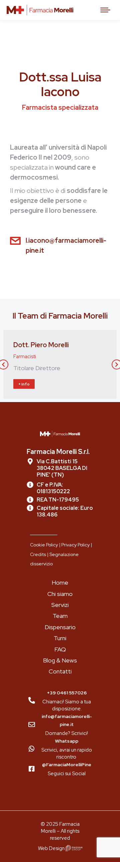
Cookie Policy (44, 545)
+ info (24, 384)
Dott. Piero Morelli (41, 345)
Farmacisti (24, 356)
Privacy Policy (75, 545)
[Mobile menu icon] (105, 10)
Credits (38, 554)
